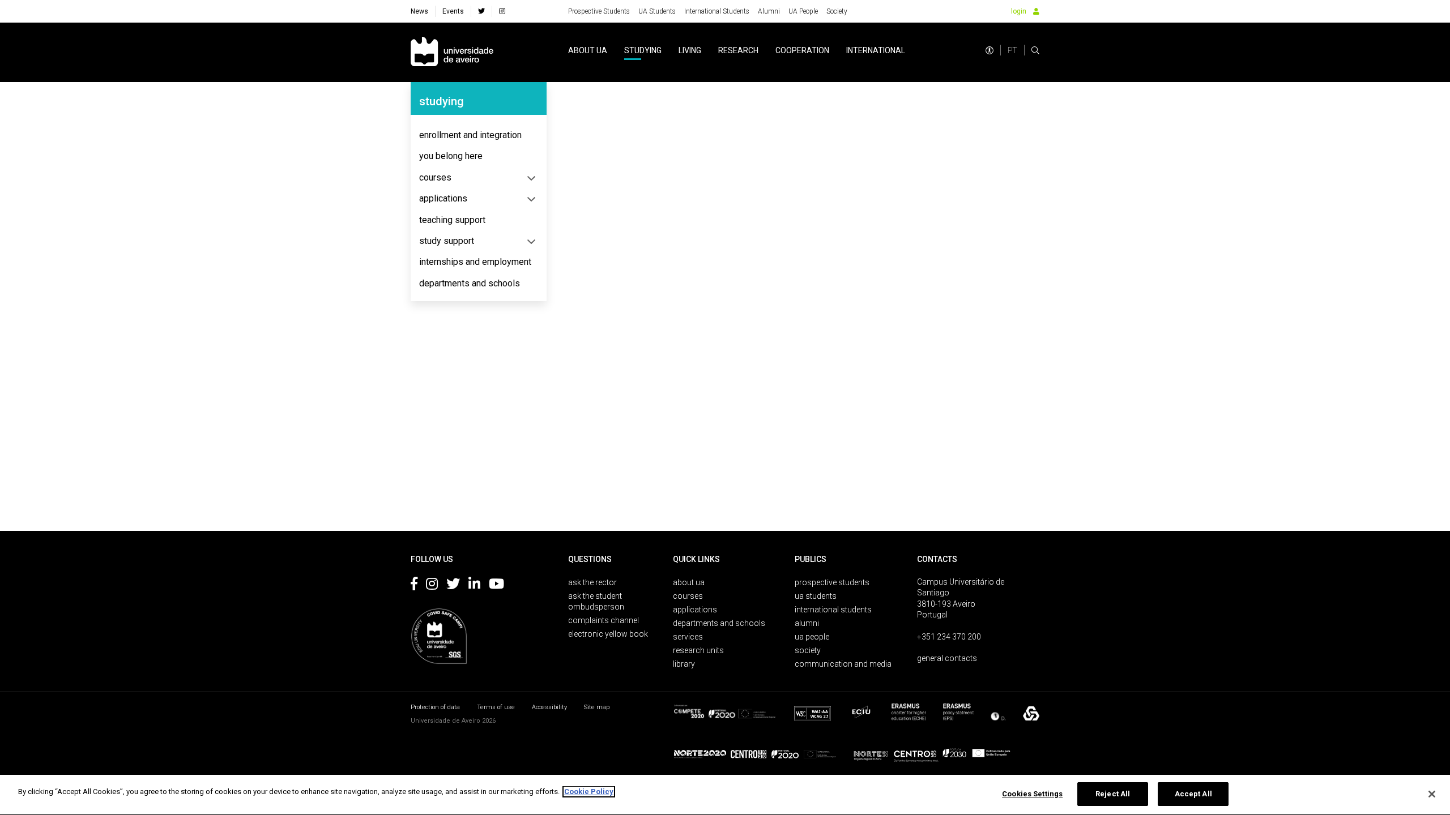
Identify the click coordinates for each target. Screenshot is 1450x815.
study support (446, 240)
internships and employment (475, 261)
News (419, 11)
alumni (807, 623)
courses (435, 177)
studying (643, 50)
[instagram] (502, 11)
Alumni (769, 11)
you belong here (451, 156)
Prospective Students (599, 11)
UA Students (657, 11)
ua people (812, 636)
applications (443, 198)
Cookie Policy (588, 791)
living (690, 50)
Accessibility (549, 707)
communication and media (843, 663)
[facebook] (481, 11)
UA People (803, 11)
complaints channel (603, 620)
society (808, 650)
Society (836, 11)
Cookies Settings (1032, 794)
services (688, 636)
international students (833, 609)
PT (1012, 50)
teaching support (452, 220)
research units (698, 650)
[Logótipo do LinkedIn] (474, 585)
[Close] (1431, 794)
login (1018, 11)
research (738, 50)
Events (453, 11)
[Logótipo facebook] (414, 585)
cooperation (802, 50)
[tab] (478, 135)
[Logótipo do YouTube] (496, 585)
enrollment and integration (470, 135)
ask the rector (592, 582)
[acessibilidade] (989, 50)
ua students (816, 595)
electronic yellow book (608, 633)
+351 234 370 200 (949, 636)
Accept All (1193, 794)
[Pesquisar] (1035, 50)
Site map (596, 707)
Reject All (1112, 794)
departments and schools (469, 283)
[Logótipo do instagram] (432, 585)
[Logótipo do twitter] (453, 585)
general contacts (947, 658)
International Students (716, 11)
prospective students (832, 582)
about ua (587, 50)
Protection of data (435, 707)
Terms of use (496, 707)
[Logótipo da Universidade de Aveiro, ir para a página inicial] (452, 52)
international (875, 50)
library (684, 663)
